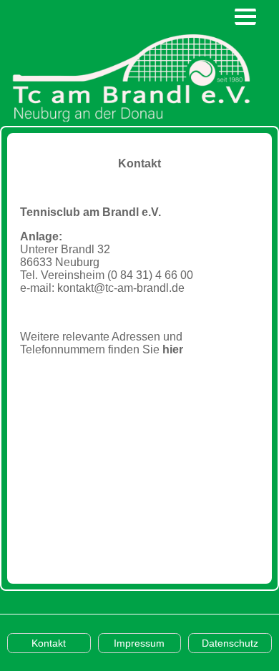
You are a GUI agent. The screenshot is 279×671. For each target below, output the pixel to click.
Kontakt (48, 643)
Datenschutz (230, 643)
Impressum (139, 643)
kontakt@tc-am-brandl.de (121, 288)
